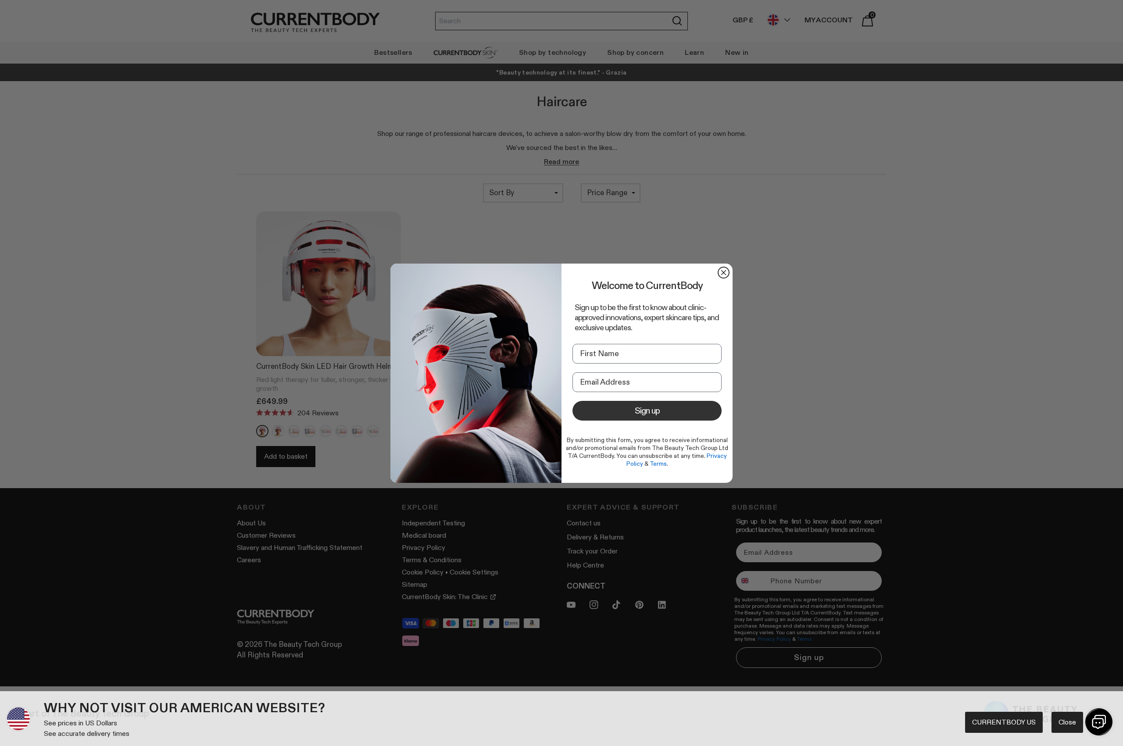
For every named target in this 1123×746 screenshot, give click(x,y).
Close (1067, 722)
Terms (658, 464)
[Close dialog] (723, 272)
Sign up (647, 410)
